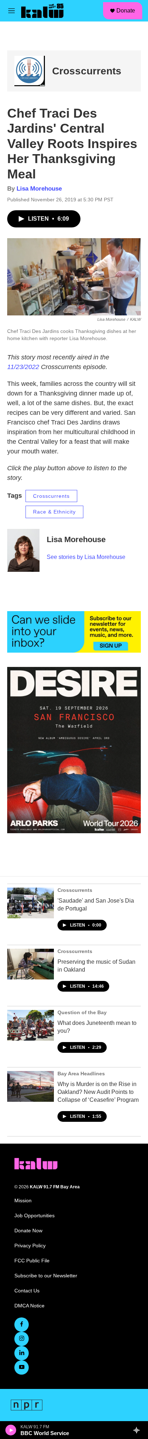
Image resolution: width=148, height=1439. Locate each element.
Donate (125, 11)
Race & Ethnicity (54, 512)
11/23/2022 (23, 366)
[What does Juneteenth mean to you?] (30, 1025)
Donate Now (28, 1230)
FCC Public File (32, 1260)
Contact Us (27, 1290)
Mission (23, 1200)
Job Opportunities (34, 1215)
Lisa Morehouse (39, 188)
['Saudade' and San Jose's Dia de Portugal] (30, 903)
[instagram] (21, 1339)
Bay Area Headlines (81, 1073)
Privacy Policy (30, 1245)
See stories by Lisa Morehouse (86, 557)
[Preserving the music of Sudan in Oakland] (30, 964)
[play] (10, 1430)
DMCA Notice (29, 1305)
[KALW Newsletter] (74, 632)
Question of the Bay (82, 1012)
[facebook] (21, 1324)
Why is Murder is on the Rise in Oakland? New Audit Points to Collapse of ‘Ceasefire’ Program (98, 1092)
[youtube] (21, 1367)
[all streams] (138, 1430)
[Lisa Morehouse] (23, 550)
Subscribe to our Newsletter (45, 1275)
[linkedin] (21, 1353)
